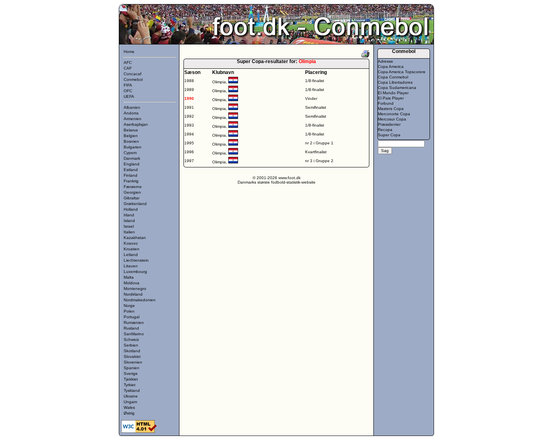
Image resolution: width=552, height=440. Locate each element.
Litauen (131, 266)
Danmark (132, 158)
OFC (128, 91)
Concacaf (132, 74)
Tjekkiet (131, 379)
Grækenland (135, 203)
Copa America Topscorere (402, 72)
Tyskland (132, 390)
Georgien (132, 192)
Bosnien (131, 141)
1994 (189, 134)
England (131, 164)
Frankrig (131, 181)
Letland (131, 254)
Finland (130, 175)
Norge (129, 305)
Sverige (131, 373)
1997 (189, 161)
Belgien (131, 135)
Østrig (129, 413)
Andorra (131, 113)
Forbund (386, 103)
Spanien (131, 368)
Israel (129, 226)
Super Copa (389, 135)
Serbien (131, 345)
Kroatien (131, 249)
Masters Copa (391, 108)
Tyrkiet (129, 385)
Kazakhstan (135, 237)
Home (129, 51)
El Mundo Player (393, 93)
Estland (131, 169)
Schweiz (131, 339)
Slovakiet (132, 356)
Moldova (131, 283)
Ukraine (131, 396)
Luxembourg (135, 271)
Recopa (385, 129)
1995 (189, 143)
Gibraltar (131, 198)
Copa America (391, 66)
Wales (129, 407)
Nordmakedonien (140, 300)
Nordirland (133, 294)
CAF (128, 68)
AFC (128, 62)
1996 (189, 152)
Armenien (132, 118)
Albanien (132, 107)
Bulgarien (132, 147)
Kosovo (131, 243)
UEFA (129, 96)
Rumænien (134, 322)
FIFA (128, 85)
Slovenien (133, 362)
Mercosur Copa (392, 119)
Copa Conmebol (393, 77)
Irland (129, 215)
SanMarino (134, 334)
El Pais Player (391, 98)
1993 (189, 125)
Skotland (132, 351)
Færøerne (133, 186)
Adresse (385, 61)
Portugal (131, 317)
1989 (189, 89)
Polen (129, 311)
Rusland (131, 328)
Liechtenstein (136, 260)
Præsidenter (389, 124)
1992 (189, 116)
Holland (131, 209)
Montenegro (135, 288)
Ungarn (130, 402)
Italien (129, 232)
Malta (129, 277)
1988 (189, 80)
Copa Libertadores (395, 82)
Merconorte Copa (394, 114)
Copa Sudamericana (397, 87)
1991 (189, 107)
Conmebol (133, 79)
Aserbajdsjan (136, 124)
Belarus (131, 130)
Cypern (130, 152)
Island (129, 220)
